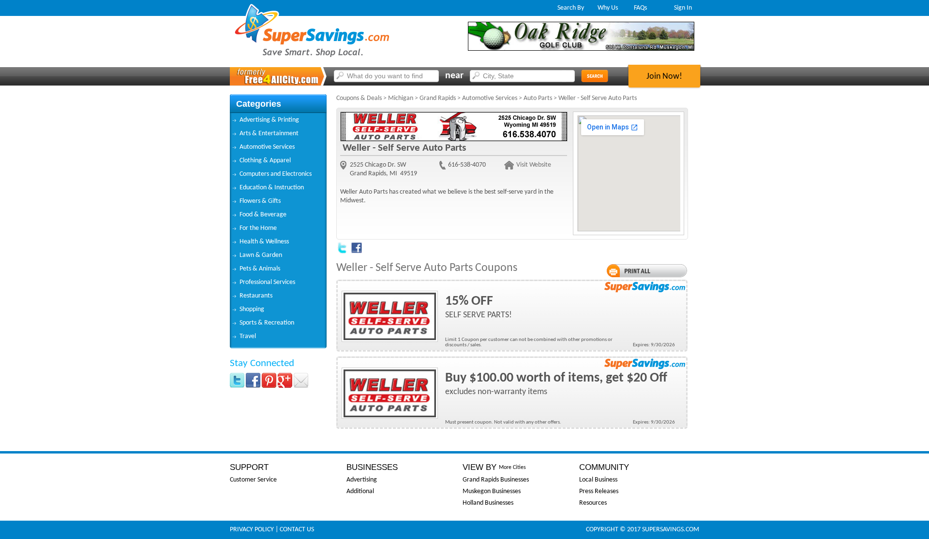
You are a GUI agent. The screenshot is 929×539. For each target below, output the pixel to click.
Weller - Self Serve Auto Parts (597, 98)
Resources (593, 503)
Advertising (361, 479)
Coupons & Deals (359, 98)
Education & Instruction (272, 187)
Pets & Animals (260, 268)
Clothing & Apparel (265, 160)
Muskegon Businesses (492, 491)
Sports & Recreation (267, 322)
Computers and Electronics (276, 174)
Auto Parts (538, 98)
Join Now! (664, 76)
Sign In (683, 8)
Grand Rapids (438, 98)
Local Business (598, 479)
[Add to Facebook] (356, 251)
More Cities (512, 467)
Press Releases (598, 491)
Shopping (252, 309)
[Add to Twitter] (342, 251)
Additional (360, 491)
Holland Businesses (488, 503)
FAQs (640, 8)
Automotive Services (267, 147)
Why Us (608, 8)
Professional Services (267, 282)
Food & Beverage (263, 214)
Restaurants (256, 295)
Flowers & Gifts (260, 201)
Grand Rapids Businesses (496, 479)
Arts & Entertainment (269, 133)
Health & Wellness (264, 241)
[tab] (278, 120)
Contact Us (297, 529)
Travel (248, 336)
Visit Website (533, 165)
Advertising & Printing (269, 120)
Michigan (400, 98)
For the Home (258, 228)
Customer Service (253, 479)
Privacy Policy (252, 529)
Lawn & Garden (261, 255)
